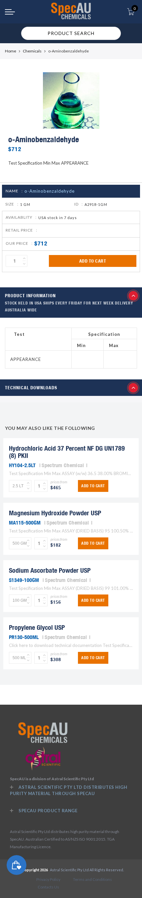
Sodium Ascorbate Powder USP (49, 570)
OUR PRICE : (19, 243)
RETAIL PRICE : (21, 230)
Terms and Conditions (92, 879)
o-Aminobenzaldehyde (49, 191)
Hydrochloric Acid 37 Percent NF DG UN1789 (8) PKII (67, 452)
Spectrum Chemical (63, 465)
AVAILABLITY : (21, 217)
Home (10, 50)
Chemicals (32, 50)
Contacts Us (48, 886)
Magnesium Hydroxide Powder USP (55, 513)
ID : (78, 204)
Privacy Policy (48, 879)
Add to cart (92, 261)
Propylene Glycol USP (37, 627)
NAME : (14, 190)
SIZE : (11, 204)
